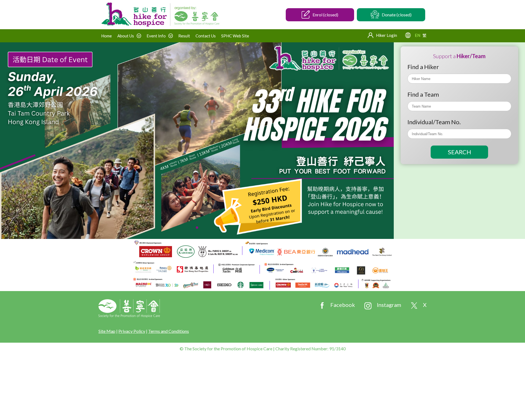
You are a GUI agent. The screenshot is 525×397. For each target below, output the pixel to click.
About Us (125, 35)
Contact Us (206, 35)
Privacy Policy (131, 331)
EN (417, 35)
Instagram (389, 304)
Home (106, 35)
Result (184, 35)
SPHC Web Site (235, 35)
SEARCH (459, 152)
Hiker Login (386, 35)
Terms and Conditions (168, 331)
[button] (197, 227)
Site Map (106, 331)
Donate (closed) (397, 14)
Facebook (342, 304)
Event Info (156, 35)
